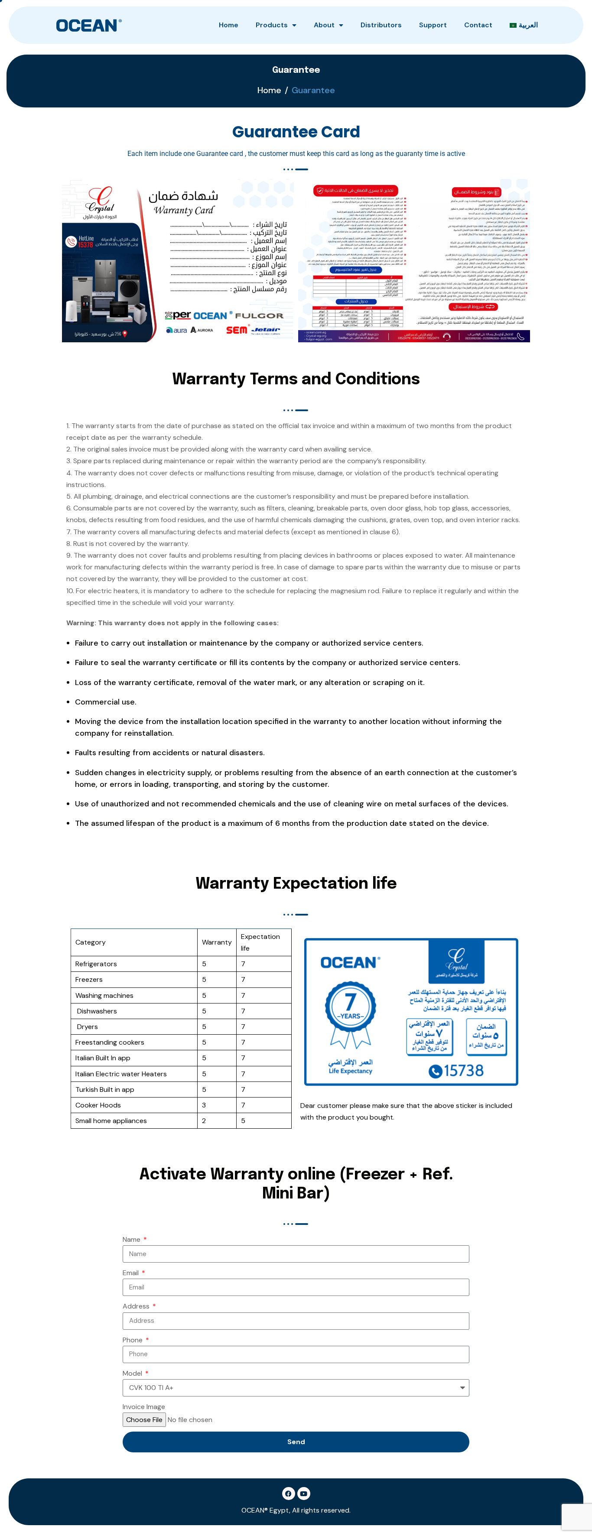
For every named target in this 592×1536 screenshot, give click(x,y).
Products (272, 24)
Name (132, 1239)
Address (137, 1306)
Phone (133, 1339)
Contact (478, 24)
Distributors (381, 24)
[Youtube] (303, 1493)
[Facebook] (288, 1493)
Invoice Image (144, 1406)
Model (133, 1373)
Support (433, 24)
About (324, 24)
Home (228, 24)
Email (131, 1272)
